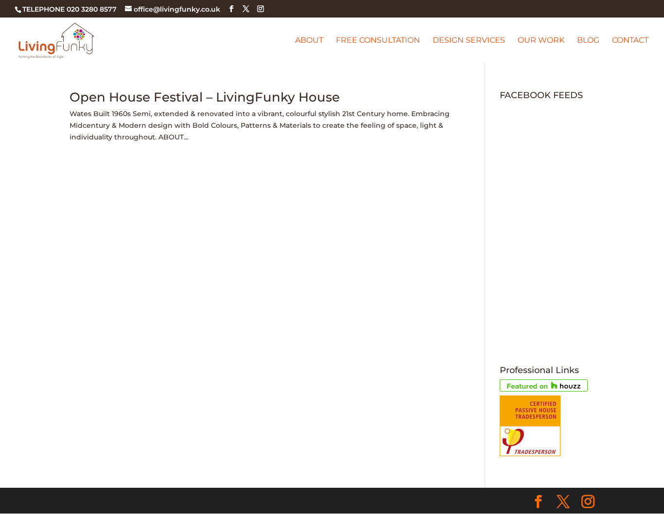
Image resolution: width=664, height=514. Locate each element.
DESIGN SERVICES (469, 41)
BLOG (588, 41)
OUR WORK (541, 41)
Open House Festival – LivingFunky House (205, 97)
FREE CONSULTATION (378, 41)
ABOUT (309, 41)
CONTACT (630, 41)
